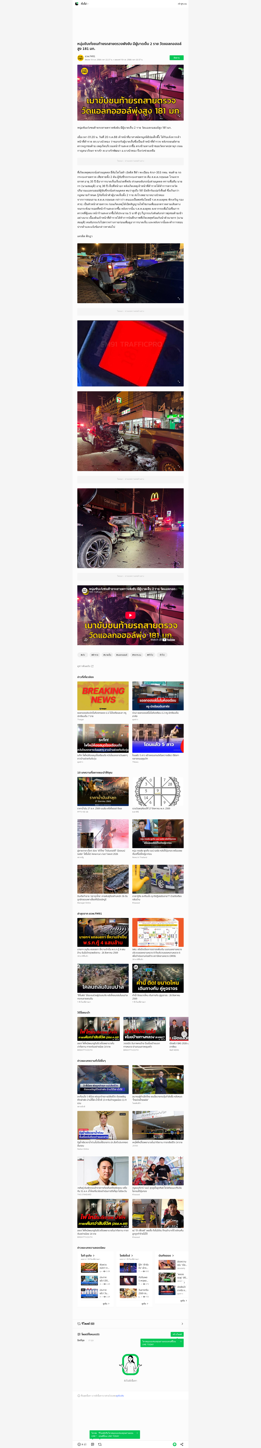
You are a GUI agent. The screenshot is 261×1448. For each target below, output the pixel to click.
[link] (93, 1444)
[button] (82, 1444)
